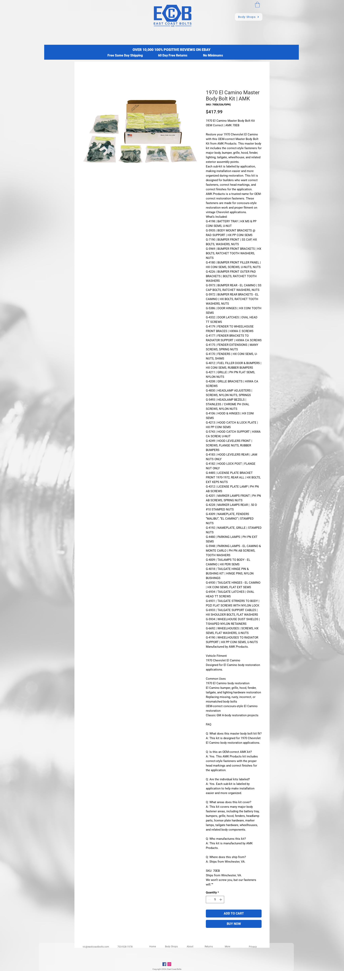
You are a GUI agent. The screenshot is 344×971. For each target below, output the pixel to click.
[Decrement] (208, 899)
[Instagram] (169, 964)
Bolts (179, 969)
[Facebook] (164, 964)
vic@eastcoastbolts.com (96, 946)
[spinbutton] (215, 899)
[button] (257, 5)
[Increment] (221, 899)
